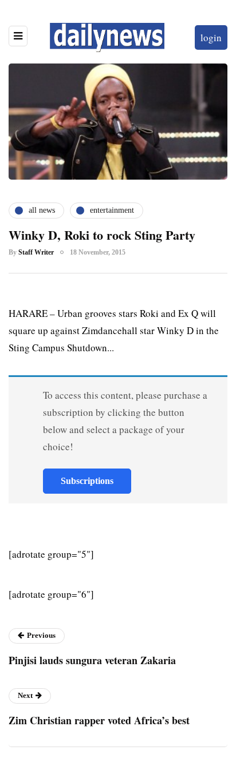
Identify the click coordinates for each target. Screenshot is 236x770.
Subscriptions (87, 481)
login (211, 37)
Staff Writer (36, 252)
